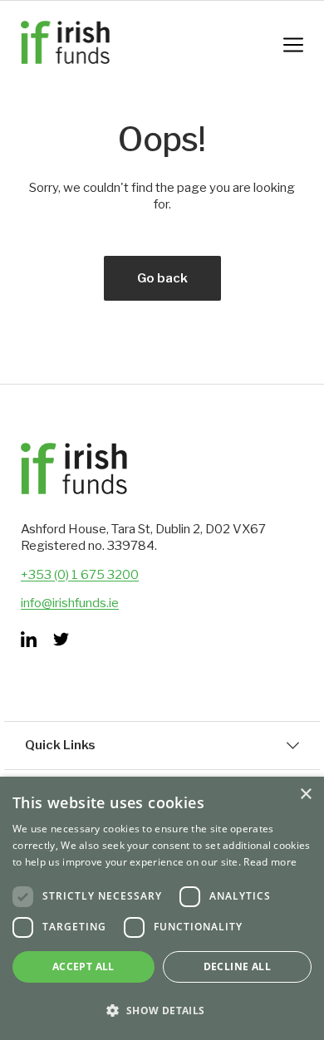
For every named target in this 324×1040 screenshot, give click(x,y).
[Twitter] (61, 639)
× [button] (305, 794)
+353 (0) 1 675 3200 (80, 574)
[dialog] (162, 908)
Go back (162, 278)
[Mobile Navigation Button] (293, 44)
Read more (270, 862)
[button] (162, 1010)
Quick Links (60, 745)
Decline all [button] (237, 966)
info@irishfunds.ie (70, 603)
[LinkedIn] (29, 639)
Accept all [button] (83, 966)
